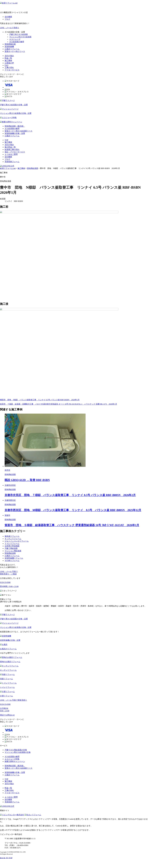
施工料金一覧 (10, 147)
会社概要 (8, 17)
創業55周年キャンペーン (15, 761)
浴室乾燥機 (9, 47)
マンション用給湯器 (13, 551)
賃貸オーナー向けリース (15, 51)
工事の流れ (9, 67)
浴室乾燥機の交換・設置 (15, 133)
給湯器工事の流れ (12, 149)
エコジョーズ (14, 39)
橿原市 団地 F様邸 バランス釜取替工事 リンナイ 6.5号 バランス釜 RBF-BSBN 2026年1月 (40, 400)
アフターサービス (12, 70)
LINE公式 (10, 166)
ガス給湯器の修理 (16, 42)
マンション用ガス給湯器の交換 (18, 752)
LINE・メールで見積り (9, 28)
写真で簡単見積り (13, 700)
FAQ (6, 65)
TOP (6, 140)
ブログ (7, 19)
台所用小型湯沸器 (12, 546)
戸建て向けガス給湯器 (18, 34)
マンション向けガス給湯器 (20, 37)
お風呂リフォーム (12, 49)
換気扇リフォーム (12, 536)
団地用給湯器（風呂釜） (15, 126)
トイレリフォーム (12, 544)
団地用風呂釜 (10, 44)
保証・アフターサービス (15, 152)
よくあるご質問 (11, 154)
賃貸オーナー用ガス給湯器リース (18, 131)
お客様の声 (9, 63)
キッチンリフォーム (13, 539)
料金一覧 (8, 58)
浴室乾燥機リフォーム (14, 558)
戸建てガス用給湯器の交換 (16, 750)
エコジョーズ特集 (12, 759)
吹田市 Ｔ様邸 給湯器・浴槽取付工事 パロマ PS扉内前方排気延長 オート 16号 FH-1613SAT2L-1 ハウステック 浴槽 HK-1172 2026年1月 (58, 404)
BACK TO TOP (6, 858)
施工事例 (8, 61)
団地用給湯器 (10, 553)
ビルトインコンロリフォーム (17, 541)
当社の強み (9, 56)
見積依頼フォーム (12, 162)
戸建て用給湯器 (11, 548)
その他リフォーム (12, 561)
